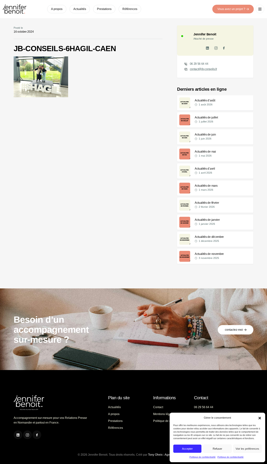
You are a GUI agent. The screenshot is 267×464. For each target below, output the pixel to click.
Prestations (104, 9)
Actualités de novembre (209, 253)
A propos (56, 9)
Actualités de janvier (207, 219)
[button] (260, 418)
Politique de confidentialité (202, 457)
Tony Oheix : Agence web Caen (168, 454)
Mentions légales (164, 414)
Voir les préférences (247, 448)
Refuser (217, 448)
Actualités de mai (205, 151)
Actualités (79, 9)
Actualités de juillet (206, 117)
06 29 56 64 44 (199, 63)
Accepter (187, 448)
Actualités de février (207, 202)
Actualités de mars (206, 185)
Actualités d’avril (205, 168)
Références (129, 9)
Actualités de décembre (209, 236)
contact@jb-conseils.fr (203, 69)
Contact (158, 407)
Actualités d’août (205, 100)
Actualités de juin (205, 134)
